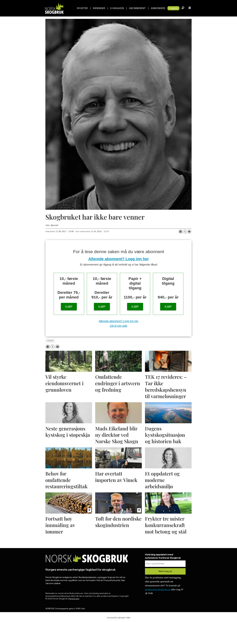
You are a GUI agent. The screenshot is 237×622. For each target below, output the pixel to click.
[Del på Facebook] (180, 232)
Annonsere (158, 8)
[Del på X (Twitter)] (185, 232)
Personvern (74, 598)
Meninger (99, 8)
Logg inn (173, 8)
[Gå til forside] (59, 8)
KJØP (68, 306)
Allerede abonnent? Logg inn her (118, 259)
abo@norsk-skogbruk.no (157, 589)
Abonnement (137, 8)
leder (50, 341)
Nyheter (82, 8)
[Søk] (182, 8)
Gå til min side (118, 325)
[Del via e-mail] (189, 232)
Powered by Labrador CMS (118, 618)
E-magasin (117, 8)
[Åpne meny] (190, 8)
